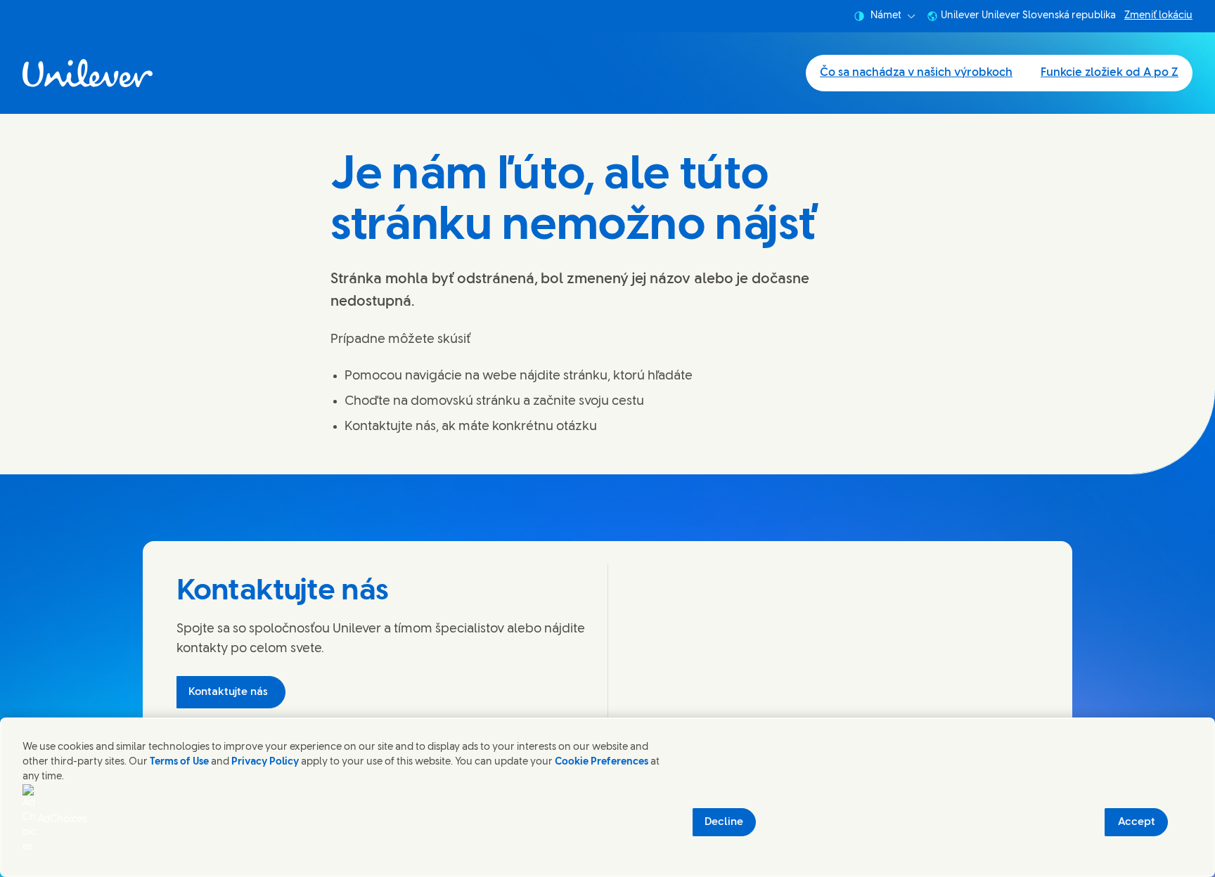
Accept (1136, 822)
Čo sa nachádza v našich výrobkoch (916, 73)
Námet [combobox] (885, 16)
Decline (724, 822)
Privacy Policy (265, 762)
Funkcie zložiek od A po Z (1109, 73)
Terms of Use (179, 762)
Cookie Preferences (601, 762)
